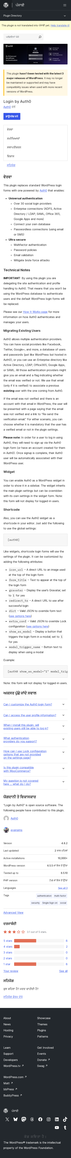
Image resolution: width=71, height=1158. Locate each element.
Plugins (41, 1030)
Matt (8, 1083)
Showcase (43, 1018)
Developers (10, 1060)
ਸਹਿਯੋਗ (11, 165)
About (7, 1018)
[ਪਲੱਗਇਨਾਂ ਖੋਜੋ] (40, 37)
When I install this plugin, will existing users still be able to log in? (25, 726)
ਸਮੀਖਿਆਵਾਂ (13, 138)
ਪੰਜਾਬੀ (15, 1111)
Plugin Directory (12, 15)
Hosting (8, 1030)
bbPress (10, 1089)
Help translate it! (60, 25)
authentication (44, 895)
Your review (10, 971)
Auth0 (7, 107)
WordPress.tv (13, 1066)
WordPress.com (15, 1077)
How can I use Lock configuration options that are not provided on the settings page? (25, 754)
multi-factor (60, 895)
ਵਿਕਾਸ (10, 156)
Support (8, 1053)
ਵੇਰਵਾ (10, 129)
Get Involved (45, 1047)
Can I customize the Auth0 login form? (27, 704)
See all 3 (63, 888)
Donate (43, 1060)
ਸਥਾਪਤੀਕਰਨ (14, 147)
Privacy (8, 1036)
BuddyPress (12, 1095)
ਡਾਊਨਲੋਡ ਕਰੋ (12, 116)
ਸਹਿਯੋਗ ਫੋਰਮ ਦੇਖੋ (13, 996)
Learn (7, 1047)
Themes (42, 1024)
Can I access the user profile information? (29, 715)
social (63, 903)
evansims (16, 830)
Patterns (42, 1036)
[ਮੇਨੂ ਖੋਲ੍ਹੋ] (65, 5)
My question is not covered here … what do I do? (20, 782)
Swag (42, 1066)
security (35, 903)
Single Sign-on (49, 903)
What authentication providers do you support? (20, 740)
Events (41, 1053)
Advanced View (13, 912)
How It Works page (35, 312)
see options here (20, 616)
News (7, 1024)
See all (63, 971)
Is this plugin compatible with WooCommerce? (18, 769)
